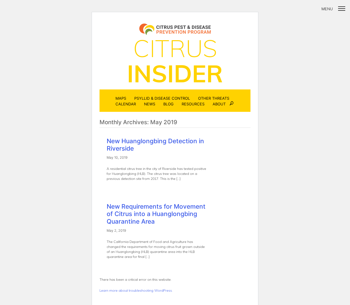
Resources (193, 104)
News (149, 104)
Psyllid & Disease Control (162, 98)
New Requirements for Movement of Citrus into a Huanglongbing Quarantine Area (156, 214)
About (219, 104)
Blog (168, 104)
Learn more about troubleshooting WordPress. (136, 290)
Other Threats (213, 98)
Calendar (125, 104)
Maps (120, 98)
